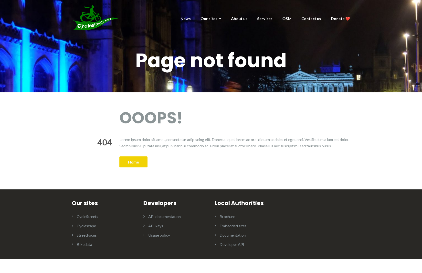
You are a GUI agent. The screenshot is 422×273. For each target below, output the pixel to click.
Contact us (311, 18)
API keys (155, 225)
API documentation (164, 216)
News (185, 18)
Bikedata (84, 244)
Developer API (232, 244)
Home (133, 162)
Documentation (233, 235)
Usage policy (159, 235)
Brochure (227, 216)
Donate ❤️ (340, 18)
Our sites (208, 18)
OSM (287, 18)
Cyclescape (86, 225)
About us (239, 18)
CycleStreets (87, 216)
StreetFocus (87, 235)
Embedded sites (233, 225)
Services (265, 18)
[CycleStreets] (96, 17)
